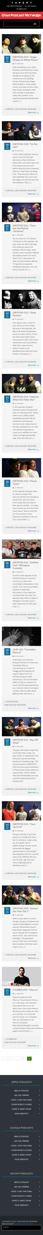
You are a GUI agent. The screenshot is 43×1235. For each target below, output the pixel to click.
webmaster (20, 63)
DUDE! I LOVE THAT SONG (21, 1100)
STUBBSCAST (21, 9)
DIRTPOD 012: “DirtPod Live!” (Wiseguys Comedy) (25, 565)
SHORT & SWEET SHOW (21, 1109)
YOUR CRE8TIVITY (21, 1114)
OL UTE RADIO (30, 6)
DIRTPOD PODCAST (14, 6)
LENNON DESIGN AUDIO (23, 1224)
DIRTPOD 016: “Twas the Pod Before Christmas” (24, 228)
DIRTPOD (10, 109)
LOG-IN (6, 1227)
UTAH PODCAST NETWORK (25, 109)
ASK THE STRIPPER (21, 1095)
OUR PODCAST (12, 702)
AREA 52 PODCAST (21, 1091)
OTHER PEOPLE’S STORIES (21, 1104)
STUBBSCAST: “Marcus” (25, 990)
